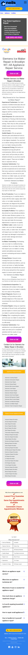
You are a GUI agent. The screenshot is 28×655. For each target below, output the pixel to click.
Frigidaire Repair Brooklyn (11, 454)
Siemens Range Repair (10, 384)
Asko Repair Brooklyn (10, 424)
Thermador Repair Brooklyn (12, 432)
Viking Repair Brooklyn (10, 439)
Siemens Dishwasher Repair (12, 380)
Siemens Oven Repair (10, 388)
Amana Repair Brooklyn (11, 421)
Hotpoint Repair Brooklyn (11, 419)
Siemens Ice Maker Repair (11, 403)
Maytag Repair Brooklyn (11, 443)
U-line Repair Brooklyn (10, 465)
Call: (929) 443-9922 (14, 37)
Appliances (7, 13)
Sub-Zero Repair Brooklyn (11, 437)
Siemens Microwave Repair (12, 386)
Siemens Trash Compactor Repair (13, 406)
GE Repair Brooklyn (10, 456)
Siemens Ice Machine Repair (12, 401)
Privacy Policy (12, 637)
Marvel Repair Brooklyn (11, 471)
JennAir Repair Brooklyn (11, 473)
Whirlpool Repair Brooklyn (11, 434)
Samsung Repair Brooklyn (11, 447)
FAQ (6, 637)
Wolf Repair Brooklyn (10, 430)
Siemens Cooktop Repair (11, 377)
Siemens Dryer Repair (10, 382)
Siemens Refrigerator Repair (12, 397)
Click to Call (14, 73)
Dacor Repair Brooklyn (10, 426)
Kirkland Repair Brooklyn (11, 469)
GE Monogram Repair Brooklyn (13, 450)
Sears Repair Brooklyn (10, 445)
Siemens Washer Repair (11, 393)
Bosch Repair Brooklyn (10, 428)
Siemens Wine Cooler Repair (12, 399)
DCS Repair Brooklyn (10, 463)
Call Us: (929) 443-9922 (14, 8)
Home (1, 13)
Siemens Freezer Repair (11, 390)
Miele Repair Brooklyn (10, 476)
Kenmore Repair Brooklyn (11, 452)
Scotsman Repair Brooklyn (11, 460)
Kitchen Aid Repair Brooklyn (12, 441)
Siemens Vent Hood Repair (12, 395)
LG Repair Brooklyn (10, 458)
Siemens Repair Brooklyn (11, 467)
